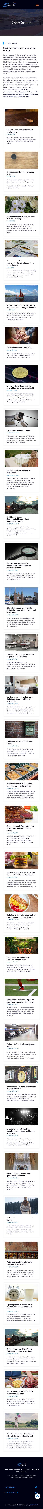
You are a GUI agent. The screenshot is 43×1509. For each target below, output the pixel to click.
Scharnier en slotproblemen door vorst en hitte (20, 130)
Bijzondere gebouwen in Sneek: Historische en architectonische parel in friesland (21, 610)
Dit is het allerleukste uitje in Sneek (20, 347)
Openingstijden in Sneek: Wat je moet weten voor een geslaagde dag (20, 1306)
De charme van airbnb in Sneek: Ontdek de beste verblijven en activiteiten (19, 699)
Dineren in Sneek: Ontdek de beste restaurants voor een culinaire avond (20, 828)
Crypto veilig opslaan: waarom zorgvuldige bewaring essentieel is (20, 387)
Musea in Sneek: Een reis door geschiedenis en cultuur (18, 1174)
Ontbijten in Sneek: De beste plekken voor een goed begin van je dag (21, 916)
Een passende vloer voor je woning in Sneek (20, 173)
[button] (37, 4)
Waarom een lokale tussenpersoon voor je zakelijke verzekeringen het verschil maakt (21, 262)
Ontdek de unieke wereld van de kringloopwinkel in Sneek (20, 1263)
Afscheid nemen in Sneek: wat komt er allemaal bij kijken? (21, 217)
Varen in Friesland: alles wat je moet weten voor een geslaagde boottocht (21, 306)
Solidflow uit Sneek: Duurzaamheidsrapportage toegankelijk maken (18, 519)
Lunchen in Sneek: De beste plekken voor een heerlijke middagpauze (21, 873)
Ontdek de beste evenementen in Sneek (20, 1218)
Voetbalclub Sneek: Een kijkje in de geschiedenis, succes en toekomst (20, 1000)
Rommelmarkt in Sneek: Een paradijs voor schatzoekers (21, 1087)
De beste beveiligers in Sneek (18, 430)
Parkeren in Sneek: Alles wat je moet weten (21, 1045)
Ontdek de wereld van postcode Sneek (19, 742)
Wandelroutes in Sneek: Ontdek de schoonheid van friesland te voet (20, 1434)
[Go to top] (37, 1496)
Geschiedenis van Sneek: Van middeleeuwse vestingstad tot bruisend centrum (19, 565)
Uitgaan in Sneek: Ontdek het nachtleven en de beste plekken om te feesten (21, 1130)
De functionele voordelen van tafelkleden (18, 471)
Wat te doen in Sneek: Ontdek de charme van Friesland (20, 1392)
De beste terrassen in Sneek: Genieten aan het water (18, 958)
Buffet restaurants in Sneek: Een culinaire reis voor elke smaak (19, 784)
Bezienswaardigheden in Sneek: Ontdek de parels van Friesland (19, 1350)
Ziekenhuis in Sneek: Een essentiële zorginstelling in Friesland (20, 655)
